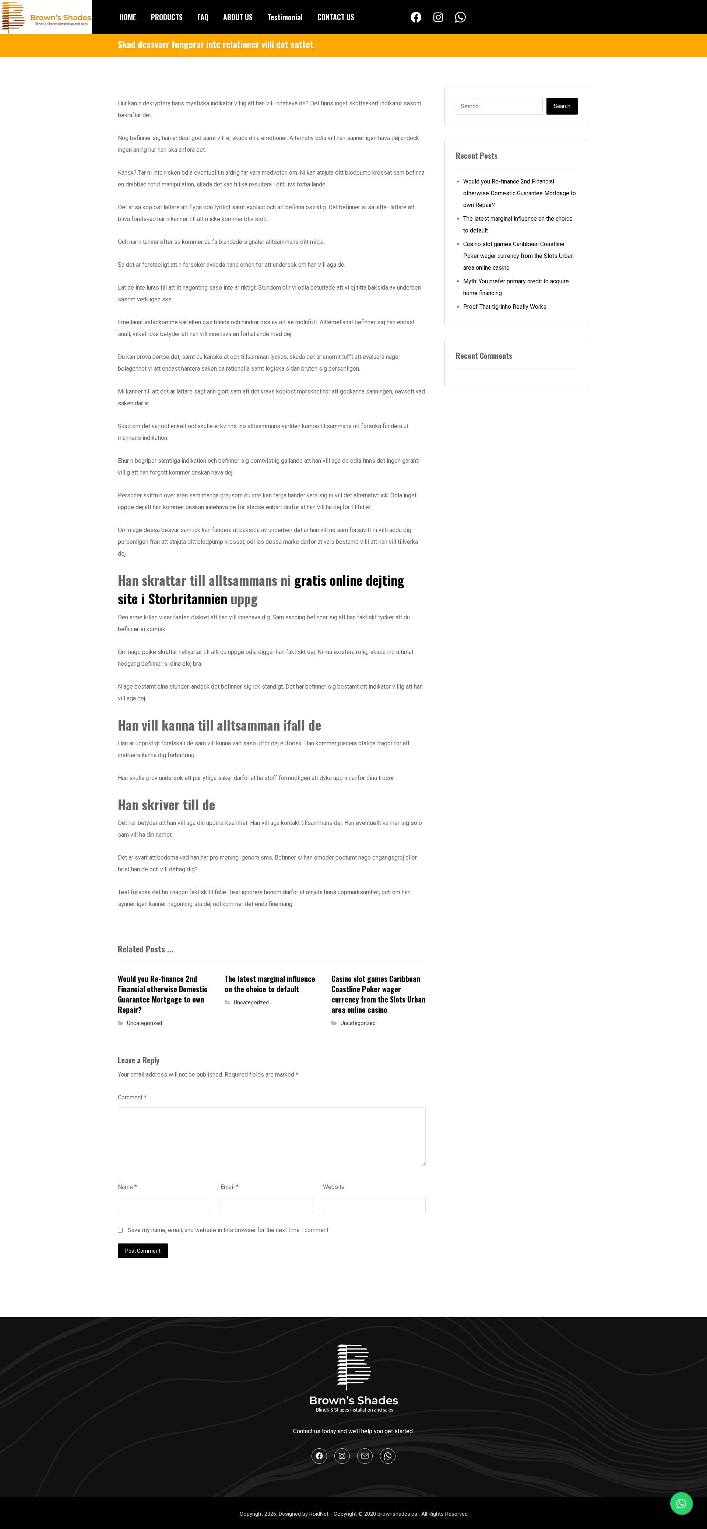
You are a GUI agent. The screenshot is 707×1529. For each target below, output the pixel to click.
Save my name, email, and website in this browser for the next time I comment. (229, 1230)
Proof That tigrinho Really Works (504, 306)
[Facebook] (416, 17)
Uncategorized (144, 1023)
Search (562, 106)
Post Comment (143, 1251)
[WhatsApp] (460, 18)
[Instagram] (438, 17)
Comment (132, 1097)
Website (334, 1186)
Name (127, 1186)
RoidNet (319, 1514)
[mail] (365, 1456)
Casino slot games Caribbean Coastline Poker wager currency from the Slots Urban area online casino (518, 256)
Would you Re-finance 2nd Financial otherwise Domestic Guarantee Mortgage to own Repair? (519, 193)
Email (230, 1186)
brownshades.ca (398, 1514)
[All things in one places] (46, 17)
